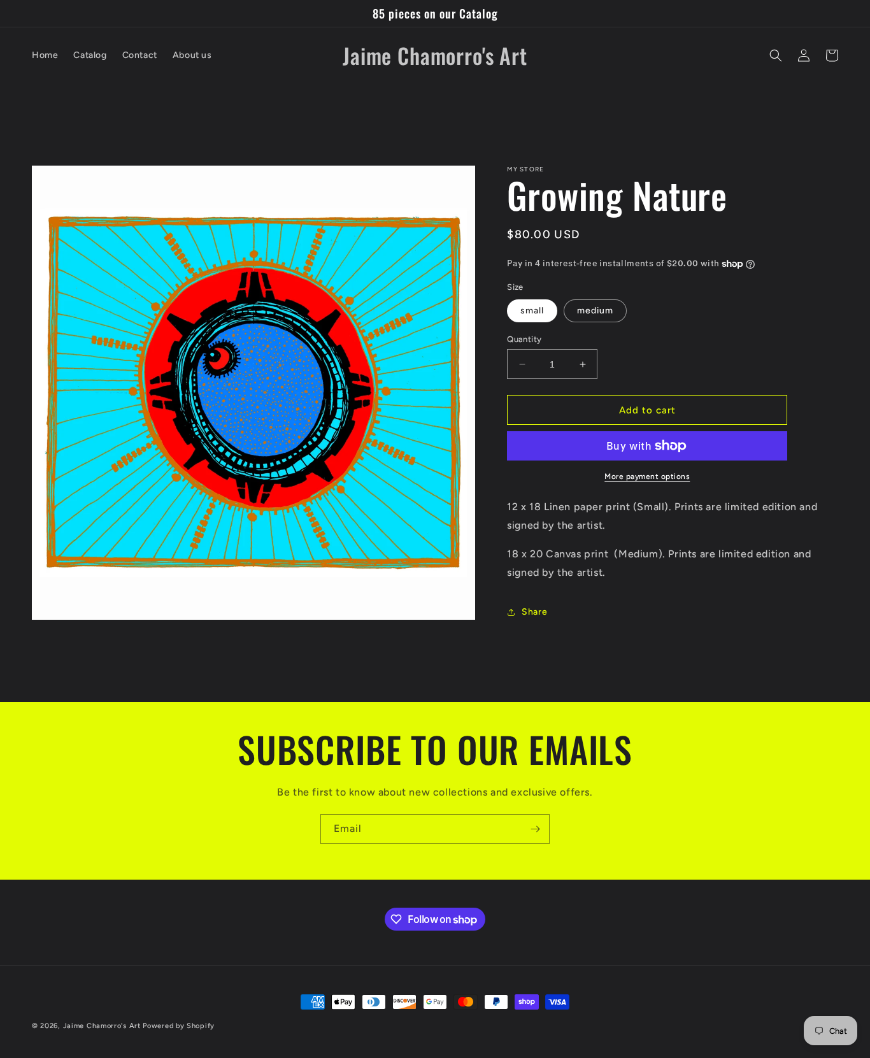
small (532, 310)
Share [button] (534, 611)
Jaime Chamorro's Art (102, 1026)
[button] (776, 55)
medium (595, 310)
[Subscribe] (535, 829)
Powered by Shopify (179, 1026)
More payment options (647, 476)
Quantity (524, 339)
